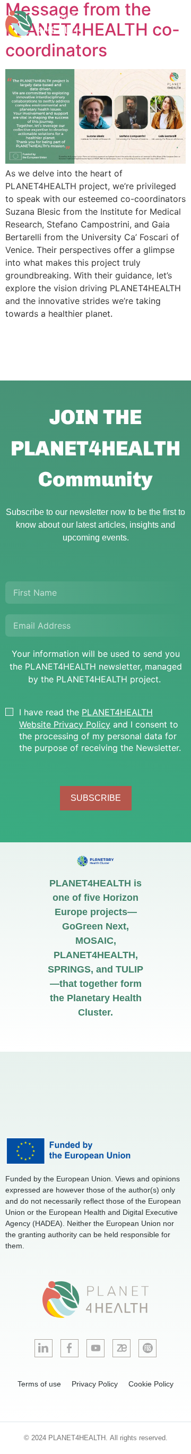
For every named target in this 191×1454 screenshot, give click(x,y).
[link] (58, 24)
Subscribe (96, 797)
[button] (178, 24)
